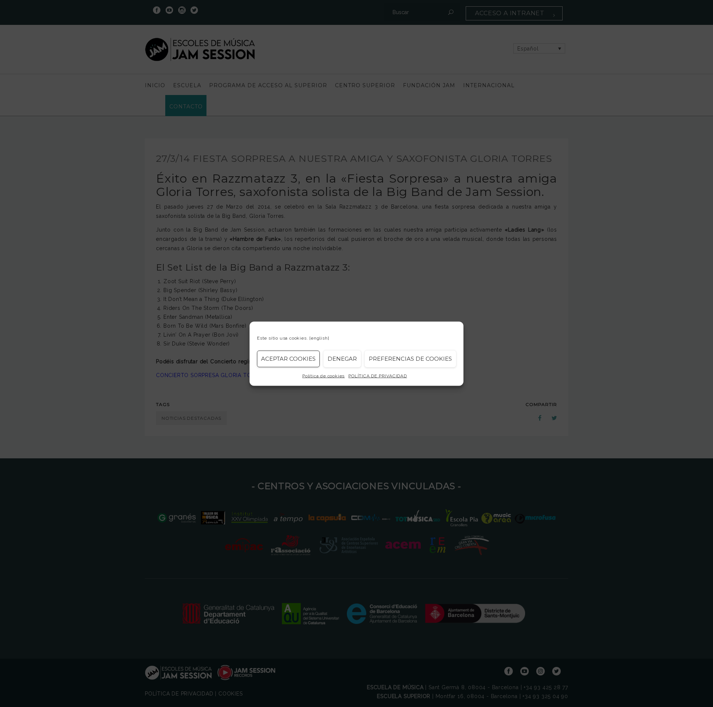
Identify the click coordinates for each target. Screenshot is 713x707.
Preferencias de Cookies (410, 358)
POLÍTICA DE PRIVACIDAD (377, 375)
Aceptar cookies (288, 358)
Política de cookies (323, 375)
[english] (319, 337)
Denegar (342, 358)
